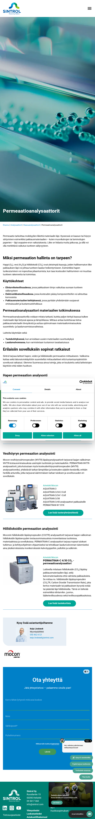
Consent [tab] (16, 389)
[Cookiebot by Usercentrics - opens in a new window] (81, 382)
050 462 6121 (36, 635)
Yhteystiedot (33, 810)
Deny (17, 435)
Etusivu (6, 225)
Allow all (77, 435)
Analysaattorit (16, 225)
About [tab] (78, 389)
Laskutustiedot (34, 814)
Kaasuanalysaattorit (32, 225)
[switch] (35, 425)
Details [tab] (48, 389)
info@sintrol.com (35, 804)
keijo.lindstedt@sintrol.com (42, 638)
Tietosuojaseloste (12, 815)
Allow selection (47, 435)
